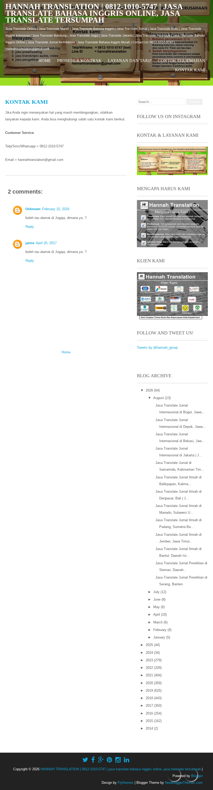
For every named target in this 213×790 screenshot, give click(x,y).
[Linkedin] (126, 760)
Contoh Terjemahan (181, 60)
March (158, 622)
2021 (150, 675)
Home (44, 60)
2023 (150, 660)
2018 (150, 698)
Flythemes (126, 783)
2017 (150, 705)
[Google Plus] (101, 760)
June (157, 599)
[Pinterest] (109, 760)
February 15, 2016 (55, 209)
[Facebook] (93, 760)
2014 (150, 728)
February (160, 630)
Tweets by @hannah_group (157, 347)
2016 (150, 713)
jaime (29, 243)
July (157, 592)
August (159, 398)
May (157, 607)
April (157, 614)
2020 (150, 683)
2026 (150, 390)
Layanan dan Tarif (130, 60)
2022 (150, 668)
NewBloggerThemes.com (184, 783)
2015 (150, 721)
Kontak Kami (190, 70)
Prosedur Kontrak (79, 60)
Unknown (33, 209)
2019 (150, 690)
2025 (150, 645)
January (159, 637)
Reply (29, 227)
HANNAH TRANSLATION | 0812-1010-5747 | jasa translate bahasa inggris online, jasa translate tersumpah (93, 13)
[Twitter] (85, 760)
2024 (150, 653)
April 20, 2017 (46, 243)
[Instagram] (118, 760)
